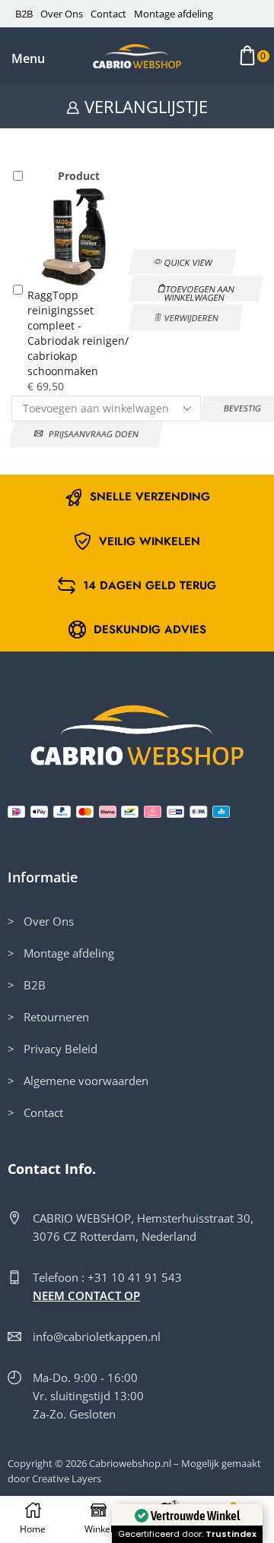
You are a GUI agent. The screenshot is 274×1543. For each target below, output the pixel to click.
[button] (28, 58)
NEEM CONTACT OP (86, 1295)
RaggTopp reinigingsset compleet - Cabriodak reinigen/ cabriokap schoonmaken (78, 333)
